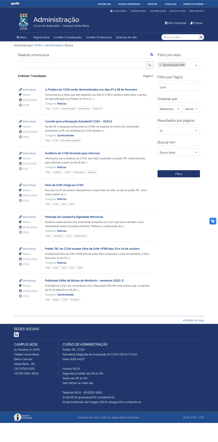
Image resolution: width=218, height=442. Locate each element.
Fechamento (84, 108)
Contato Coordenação (68, 37)
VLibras (198, 23)
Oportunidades (65, 135)
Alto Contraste (177, 23)
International (138, 10)
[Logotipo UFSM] (23, 20)
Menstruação (80, 236)
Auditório (57, 172)
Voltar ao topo (194, 320)
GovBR (15, 3)
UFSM (79, 267)
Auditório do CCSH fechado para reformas (72, 153)
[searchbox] (187, 64)
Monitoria (75, 299)
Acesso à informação (129, 4)
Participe (152, 4)
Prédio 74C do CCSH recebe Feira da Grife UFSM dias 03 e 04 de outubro (92, 248)
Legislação (170, 4)
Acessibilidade (158, 10)
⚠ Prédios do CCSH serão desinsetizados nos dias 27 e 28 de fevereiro (91, 89)
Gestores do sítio (126, 37)
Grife (71, 204)
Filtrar (178, 174)
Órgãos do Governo (193, 4)
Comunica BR (104, 4)
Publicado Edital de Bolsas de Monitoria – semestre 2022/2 (84, 280)
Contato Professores (99, 37)
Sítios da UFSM (177, 10)
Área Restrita (196, 10)
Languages (119, 10)
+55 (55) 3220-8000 (26, 373)
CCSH (55, 108)
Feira (64, 204)
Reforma (92, 172)
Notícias (61, 103)
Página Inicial (41, 37)
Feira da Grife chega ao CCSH (64, 185)
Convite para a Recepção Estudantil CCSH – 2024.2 (78, 121)
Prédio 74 (97, 108)
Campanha (58, 236)
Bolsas (56, 299)
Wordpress (133, 417)
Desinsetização (68, 108)
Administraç (29, 89)
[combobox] (179, 65)
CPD (201, 417)
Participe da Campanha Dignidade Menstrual (74, 217)
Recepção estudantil (71, 140)
